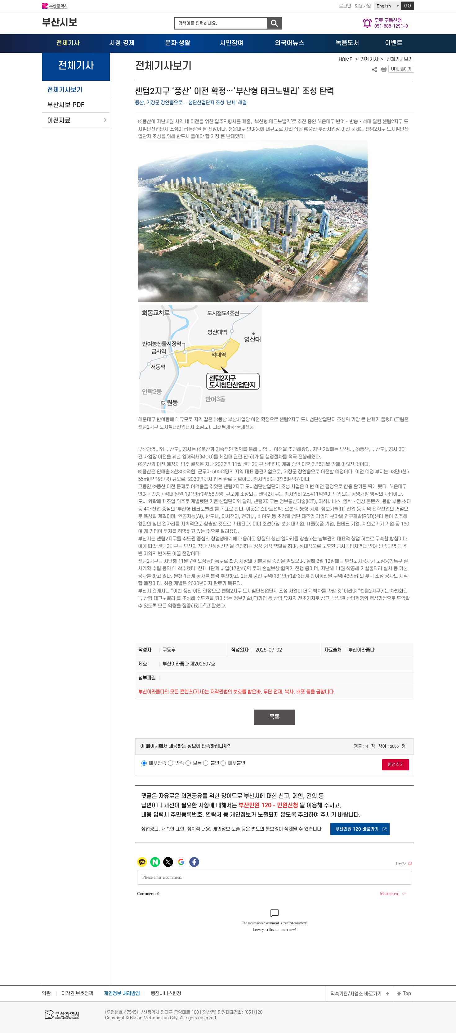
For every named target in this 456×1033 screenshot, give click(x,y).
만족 (179, 763)
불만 (215, 763)
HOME (345, 59)
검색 (274, 23)
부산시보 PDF (65, 105)
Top (407, 993)
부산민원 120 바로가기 (356, 829)
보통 (197, 763)
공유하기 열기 (374, 69)
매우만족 (157, 763)
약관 (46, 993)
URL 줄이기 (401, 69)
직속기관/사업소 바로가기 (356, 994)
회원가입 (363, 6)
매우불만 (236, 763)
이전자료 (59, 120)
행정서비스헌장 (166, 993)
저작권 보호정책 (77, 993)
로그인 (345, 6)
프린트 (383, 69)
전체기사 (369, 59)
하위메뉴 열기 (105, 119)
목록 (274, 717)
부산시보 (59, 22)
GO (407, 6)
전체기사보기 (65, 89)
